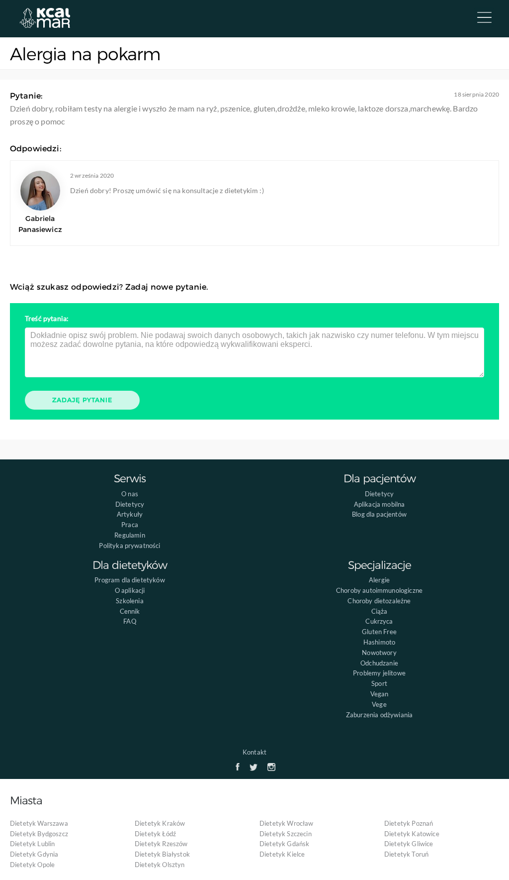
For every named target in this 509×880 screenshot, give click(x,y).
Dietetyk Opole (32, 865)
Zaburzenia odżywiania (379, 715)
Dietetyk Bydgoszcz (39, 834)
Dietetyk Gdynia (34, 854)
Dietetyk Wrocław (286, 823)
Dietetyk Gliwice (408, 844)
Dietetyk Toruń (406, 854)
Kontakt (254, 752)
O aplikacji (130, 590)
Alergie (379, 580)
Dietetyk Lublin (32, 844)
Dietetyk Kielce (282, 854)
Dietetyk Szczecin (285, 834)
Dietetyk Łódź (155, 834)
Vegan (379, 694)
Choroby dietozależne (379, 601)
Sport (379, 683)
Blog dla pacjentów (379, 514)
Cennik (130, 611)
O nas (129, 494)
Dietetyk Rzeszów (161, 844)
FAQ (129, 621)
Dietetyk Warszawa (39, 823)
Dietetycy (129, 504)
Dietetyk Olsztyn (160, 865)
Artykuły (130, 514)
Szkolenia (129, 601)
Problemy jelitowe (379, 673)
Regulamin (129, 535)
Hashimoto (379, 642)
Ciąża (379, 611)
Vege (379, 704)
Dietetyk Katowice (411, 834)
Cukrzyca (379, 621)
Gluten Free (379, 632)
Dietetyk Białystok (162, 854)
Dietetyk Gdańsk (284, 844)
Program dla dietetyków (129, 580)
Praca (129, 525)
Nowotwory (379, 653)
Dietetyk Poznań (408, 823)
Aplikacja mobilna (379, 504)
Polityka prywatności (129, 546)
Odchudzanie (379, 663)
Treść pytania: (47, 318)
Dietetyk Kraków (160, 823)
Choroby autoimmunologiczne (379, 590)
